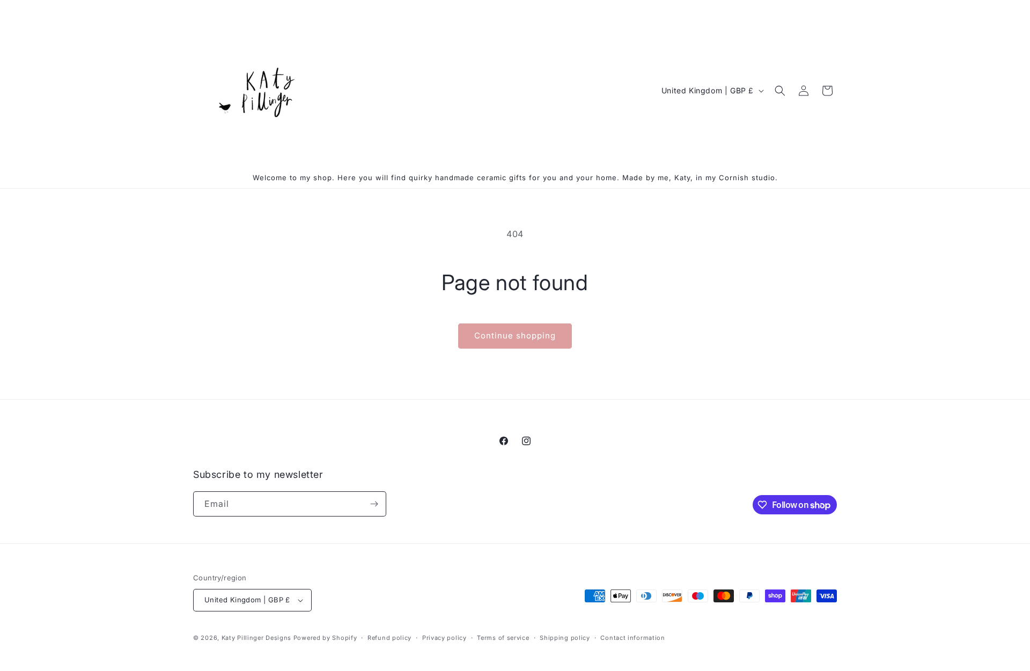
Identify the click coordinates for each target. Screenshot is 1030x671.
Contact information (632, 637)
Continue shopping (515, 335)
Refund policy (389, 637)
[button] (780, 90)
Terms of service (503, 637)
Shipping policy (565, 637)
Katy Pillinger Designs (256, 637)
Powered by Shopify (325, 637)
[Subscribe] (374, 504)
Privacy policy (444, 637)
